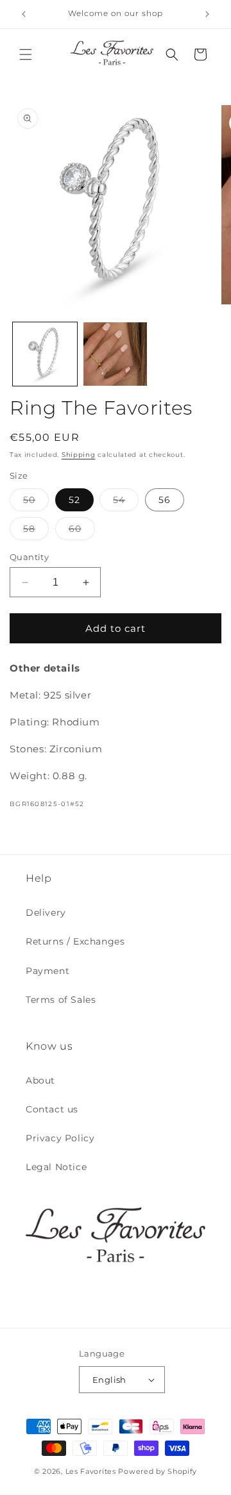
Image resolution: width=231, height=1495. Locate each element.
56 (164, 500)
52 (74, 500)
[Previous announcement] (24, 14)
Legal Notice (56, 1167)
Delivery (46, 912)
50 (36, 502)
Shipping (79, 454)
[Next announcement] (207, 14)
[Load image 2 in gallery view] (115, 354)
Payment (47, 971)
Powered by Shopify (157, 1471)
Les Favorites (90, 1471)
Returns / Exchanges (75, 941)
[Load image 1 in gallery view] (45, 354)
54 (126, 502)
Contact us (52, 1109)
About (40, 1080)
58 (36, 531)
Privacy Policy (60, 1138)
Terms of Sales (61, 999)
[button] (26, 54)
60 (82, 531)
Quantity (29, 557)
